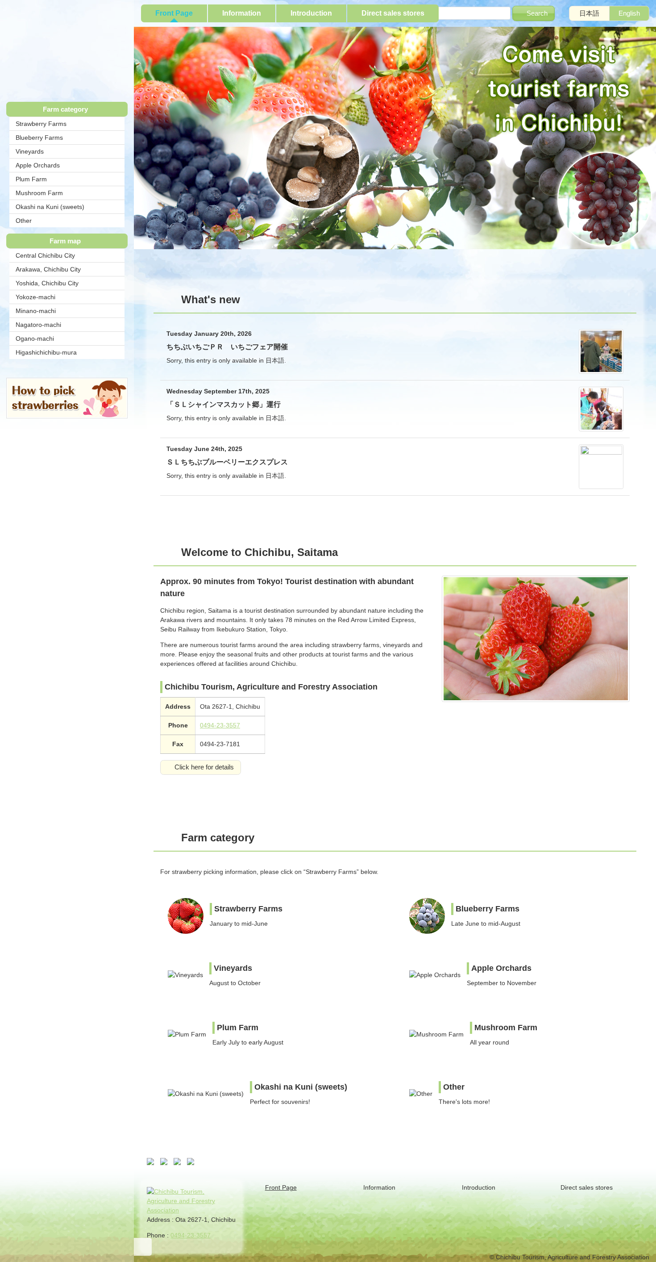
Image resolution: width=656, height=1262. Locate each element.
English (629, 13)
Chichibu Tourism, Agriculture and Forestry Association (67, 49)
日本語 (589, 13)
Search (537, 13)
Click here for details (204, 767)
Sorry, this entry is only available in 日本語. (227, 347)
